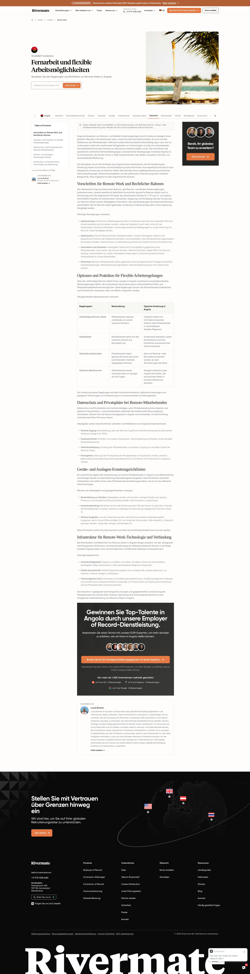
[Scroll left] (34, 115)
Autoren (201, 898)
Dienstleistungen (62, 10)
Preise (99, 10)
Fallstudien (203, 877)
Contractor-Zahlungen (94, 877)
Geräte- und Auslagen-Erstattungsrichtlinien (43, 155)
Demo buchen (198, 156)
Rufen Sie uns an (44, 897)
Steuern (91, 116)
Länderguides (204, 870)
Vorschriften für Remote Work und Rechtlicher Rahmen (47, 133)
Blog (200, 891)
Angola (50, 20)
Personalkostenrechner (75, 116)
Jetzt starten (70, 85)
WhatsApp (126, 9)
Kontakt (125, 919)
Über (123, 870)
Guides (40, 20)
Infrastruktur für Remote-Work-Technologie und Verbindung (46, 163)
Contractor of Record (93, 884)
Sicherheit (126, 905)
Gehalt (178, 116)
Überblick (59, 116)
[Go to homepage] (32, 20)
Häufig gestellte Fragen (209, 905)
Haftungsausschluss (40, 934)
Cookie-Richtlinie (106, 934)
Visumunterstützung (92, 891)
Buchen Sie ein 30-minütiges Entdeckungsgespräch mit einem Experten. (123, 659)
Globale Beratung (91, 898)
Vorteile (112, 116)
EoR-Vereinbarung (124, 934)
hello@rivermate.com (41, 872)
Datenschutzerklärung (85, 934)
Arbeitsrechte (123, 116)
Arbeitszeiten (166, 116)
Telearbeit (153, 115)
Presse (124, 912)
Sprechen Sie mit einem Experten (182, 10)
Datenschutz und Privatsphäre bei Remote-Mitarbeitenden (47, 148)
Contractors (202, 116)
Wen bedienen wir (83, 10)
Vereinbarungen (139, 116)
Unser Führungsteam (131, 891)
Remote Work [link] (62, 20)
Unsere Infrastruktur (130, 884)
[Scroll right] (215, 115)
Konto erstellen (211, 10)
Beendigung (189, 116)
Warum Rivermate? (130, 877)
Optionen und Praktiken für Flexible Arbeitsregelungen (48, 141)
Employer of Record (92, 870)
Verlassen (102, 116)
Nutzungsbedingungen (62, 934)
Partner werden (128, 898)
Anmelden (148, 10)
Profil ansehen (44, 183)
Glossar (201, 884)
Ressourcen (110, 10)
